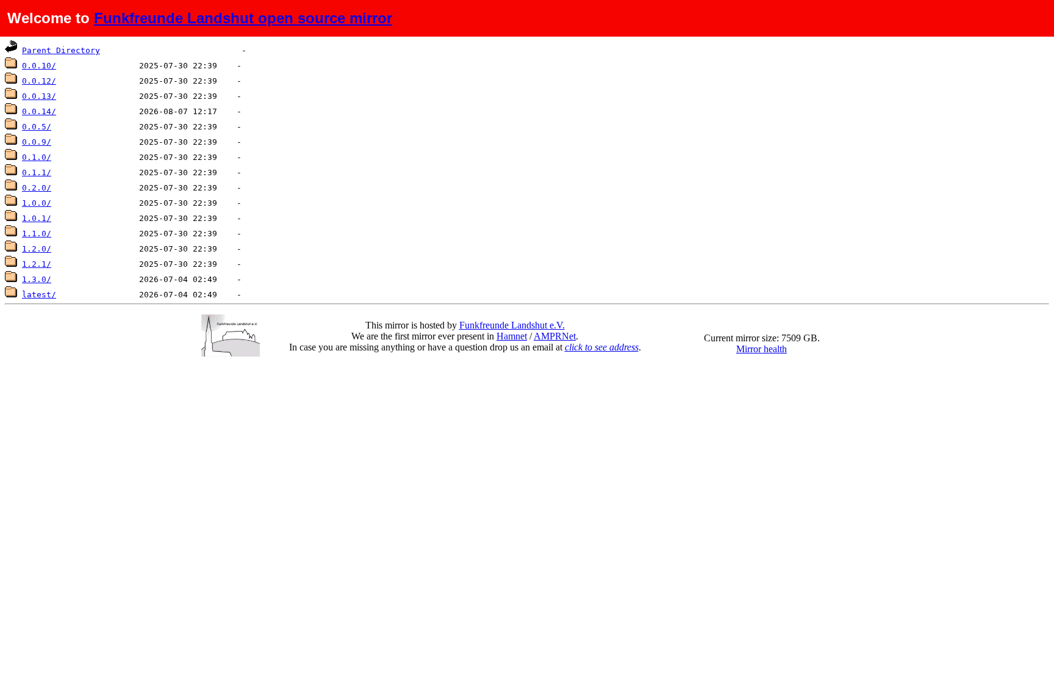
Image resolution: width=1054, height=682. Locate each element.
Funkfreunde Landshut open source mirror (243, 18)
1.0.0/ (36, 203)
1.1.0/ (36, 233)
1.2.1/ (36, 264)
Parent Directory (61, 50)
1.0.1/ (36, 218)
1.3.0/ (36, 279)
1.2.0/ (36, 248)
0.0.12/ (39, 80)
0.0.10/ (39, 65)
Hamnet (512, 336)
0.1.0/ (36, 157)
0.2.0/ (36, 187)
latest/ (39, 294)
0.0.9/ (36, 142)
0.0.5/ (36, 126)
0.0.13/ (39, 96)
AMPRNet (555, 336)
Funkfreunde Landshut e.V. (512, 325)
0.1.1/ (36, 172)
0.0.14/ (39, 111)
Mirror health (761, 349)
